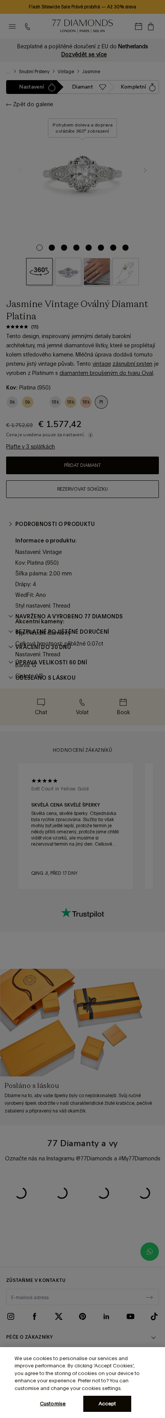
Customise (53, 1403)
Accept (107, 1403)
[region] (82, 1382)
